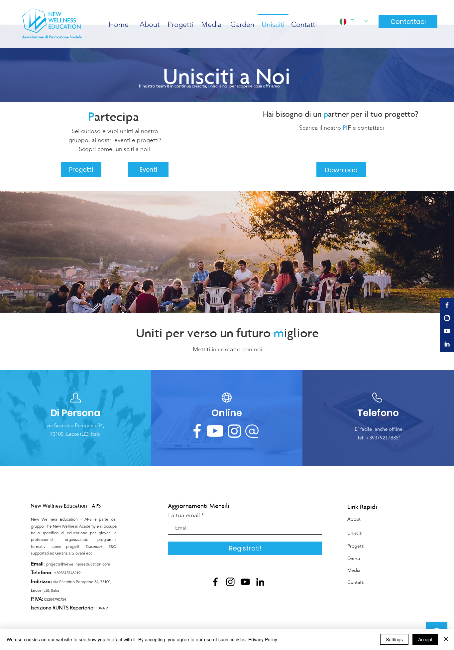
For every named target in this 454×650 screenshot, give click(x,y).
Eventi (353, 558)
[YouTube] (245, 581)
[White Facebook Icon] (447, 305)
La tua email (184, 515)
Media (353, 570)
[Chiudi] (446, 639)
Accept (425, 639)
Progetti (355, 546)
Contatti (355, 582)
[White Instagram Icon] (447, 318)
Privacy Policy (262, 639)
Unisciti (354, 533)
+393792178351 (383, 437)
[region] (75, 418)
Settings (394, 639)
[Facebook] (215, 581)
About (354, 519)
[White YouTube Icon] (447, 331)
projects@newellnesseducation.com (78, 564)
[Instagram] (230, 581)
